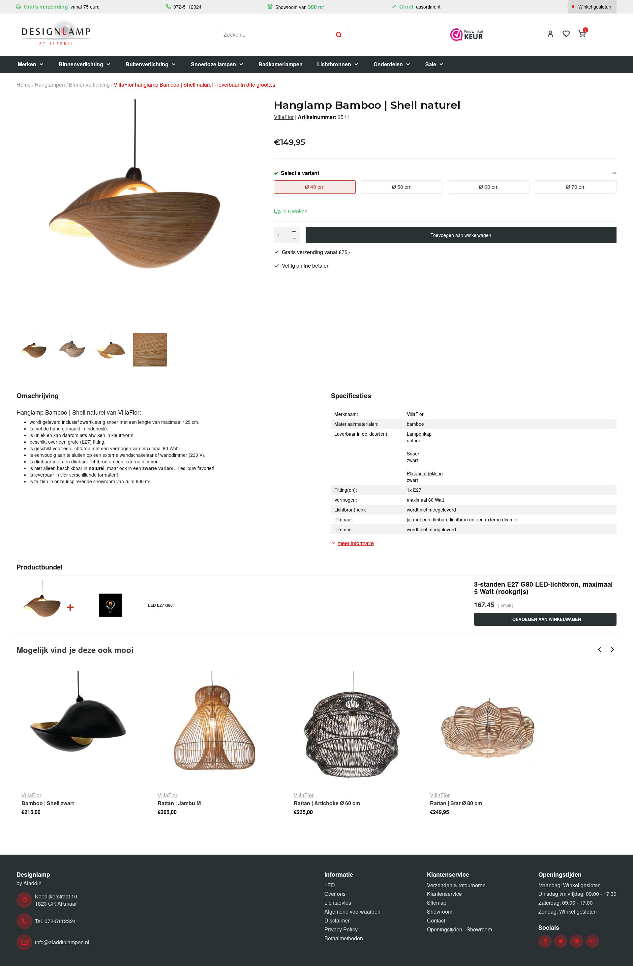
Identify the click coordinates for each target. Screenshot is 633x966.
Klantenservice (444, 893)
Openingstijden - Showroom (459, 929)
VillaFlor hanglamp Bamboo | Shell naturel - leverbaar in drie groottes (194, 84)
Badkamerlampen (280, 64)
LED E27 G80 (160, 605)
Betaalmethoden (343, 938)
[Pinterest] (576, 941)
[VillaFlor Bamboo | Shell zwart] (79, 728)
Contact (436, 920)
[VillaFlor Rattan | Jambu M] (215, 728)
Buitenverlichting (147, 64)
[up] (294, 231)
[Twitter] (560, 941)
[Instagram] (592, 941)
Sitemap (436, 902)
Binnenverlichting (81, 64)
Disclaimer (336, 920)
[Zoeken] (338, 34)
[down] (294, 238)
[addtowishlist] (566, 34)
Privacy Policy (341, 929)
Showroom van (299, 7)
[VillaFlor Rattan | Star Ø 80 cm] (488, 728)
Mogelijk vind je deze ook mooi (75, 649)
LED (329, 885)
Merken (27, 64)
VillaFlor (284, 117)
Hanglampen (50, 84)
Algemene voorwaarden (352, 911)
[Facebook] (545, 941)
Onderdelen (388, 64)
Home (23, 84)
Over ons (335, 893)
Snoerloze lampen (213, 64)
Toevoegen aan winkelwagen (461, 235)
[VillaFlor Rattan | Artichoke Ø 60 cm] (351, 728)
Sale (430, 64)
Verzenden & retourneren (456, 885)
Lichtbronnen (334, 64)
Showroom (439, 911)
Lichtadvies (337, 902)
